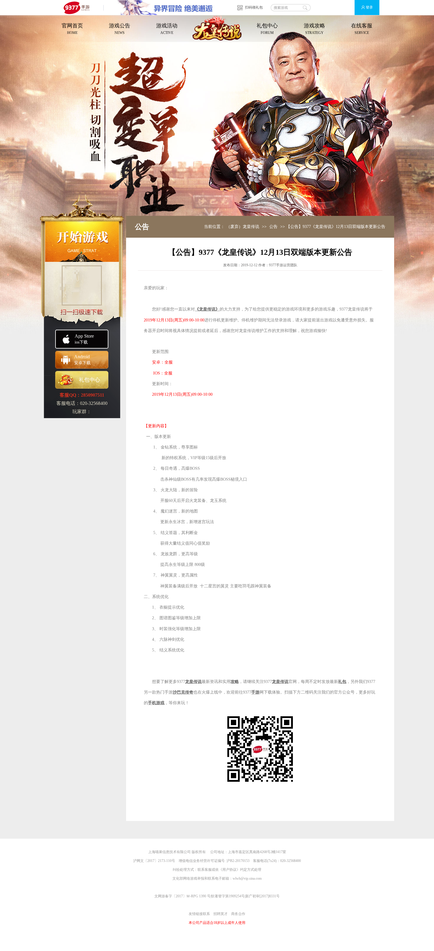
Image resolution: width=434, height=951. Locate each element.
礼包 (342, 681)
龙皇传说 (193, 681)
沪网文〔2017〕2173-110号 (154, 861)
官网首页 (72, 29)
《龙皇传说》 (207, 309)
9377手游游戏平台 (79, 7)
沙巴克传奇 (183, 692)
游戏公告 (119, 29)
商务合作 (238, 914)
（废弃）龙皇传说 (242, 226)
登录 (369, 7)
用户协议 (229, 870)
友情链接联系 (199, 914)
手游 (255, 692)
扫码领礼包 (254, 7)
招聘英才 (220, 914)
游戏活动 (166, 29)
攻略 (235, 681)
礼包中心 (267, 29)
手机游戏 (156, 703)
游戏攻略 (314, 29)
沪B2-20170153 (237, 861)
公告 (273, 226)
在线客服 (361, 29)
